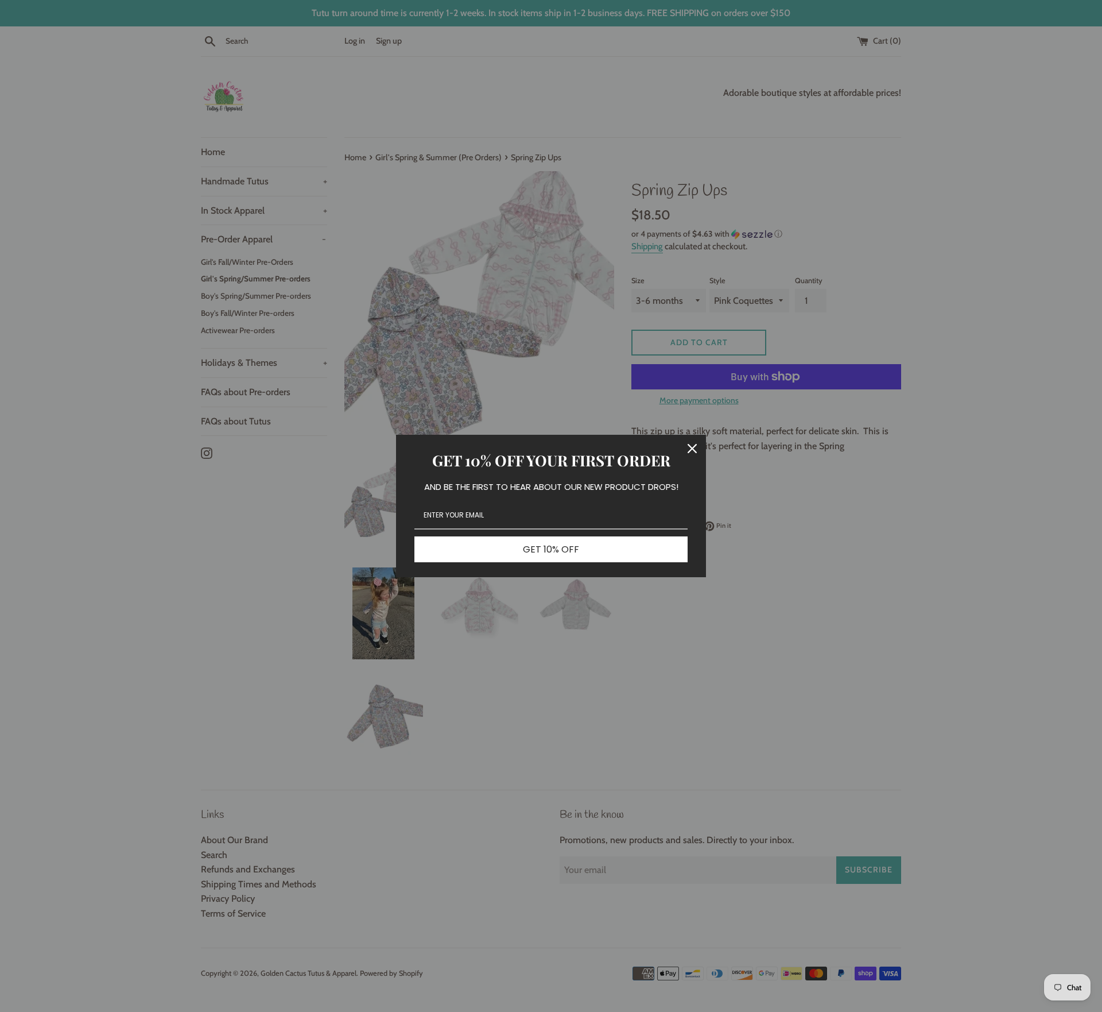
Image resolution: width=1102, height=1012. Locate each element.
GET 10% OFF (551, 549)
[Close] (692, 448)
